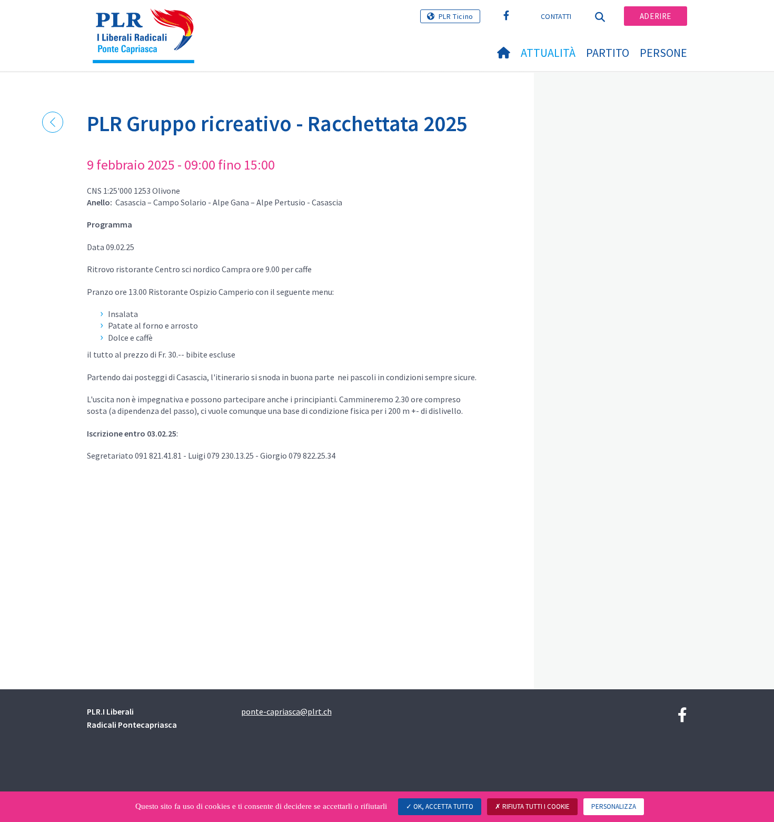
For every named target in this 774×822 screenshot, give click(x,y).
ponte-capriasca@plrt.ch (286, 711)
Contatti (556, 16)
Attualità (548, 52)
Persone (663, 52)
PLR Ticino (456, 16)
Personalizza (613, 806)
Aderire (655, 16)
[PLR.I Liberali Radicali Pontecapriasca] (147, 21)
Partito (607, 52)
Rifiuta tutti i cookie (535, 806)
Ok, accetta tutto (442, 806)
